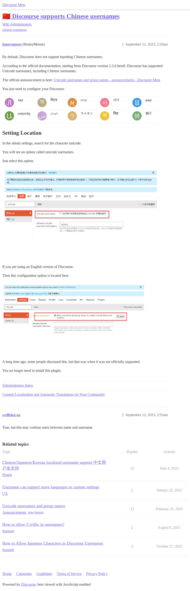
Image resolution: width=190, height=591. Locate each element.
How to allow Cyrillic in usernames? (33, 524)
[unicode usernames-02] (82, 318)
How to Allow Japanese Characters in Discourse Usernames (52, 543)
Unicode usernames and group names (33, 505)
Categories (24, 574)
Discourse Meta (13, 5)
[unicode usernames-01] (82, 213)
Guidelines (44, 574)
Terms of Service (69, 574)
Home (7, 574)
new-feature (36, 512)
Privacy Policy (97, 574)
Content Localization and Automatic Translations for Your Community (53, 394)
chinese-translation (14, 30)
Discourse (28, 584)
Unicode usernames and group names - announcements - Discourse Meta (107, 80)
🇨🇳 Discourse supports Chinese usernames (61, 16)
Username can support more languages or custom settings (50, 487)
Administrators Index (17, 385)
